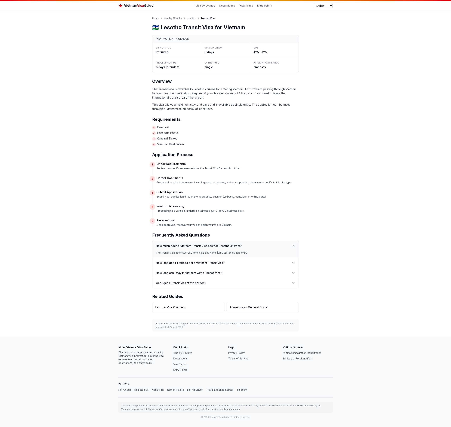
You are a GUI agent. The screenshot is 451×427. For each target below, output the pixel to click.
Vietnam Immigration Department (302, 352)
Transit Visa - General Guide (248, 307)
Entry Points (264, 5)
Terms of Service (238, 358)
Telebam (242, 389)
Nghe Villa (158, 389)
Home (155, 18)
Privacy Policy (236, 352)
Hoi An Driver (195, 389)
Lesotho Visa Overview (170, 307)
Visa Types (246, 5)
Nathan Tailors (175, 389)
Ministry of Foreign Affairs (298, 358)
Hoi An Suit (124, 389)
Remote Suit (141, 389)
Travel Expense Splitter (219, 389)
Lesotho (191, 18)
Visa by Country (205, 5)
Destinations (227, 5)
